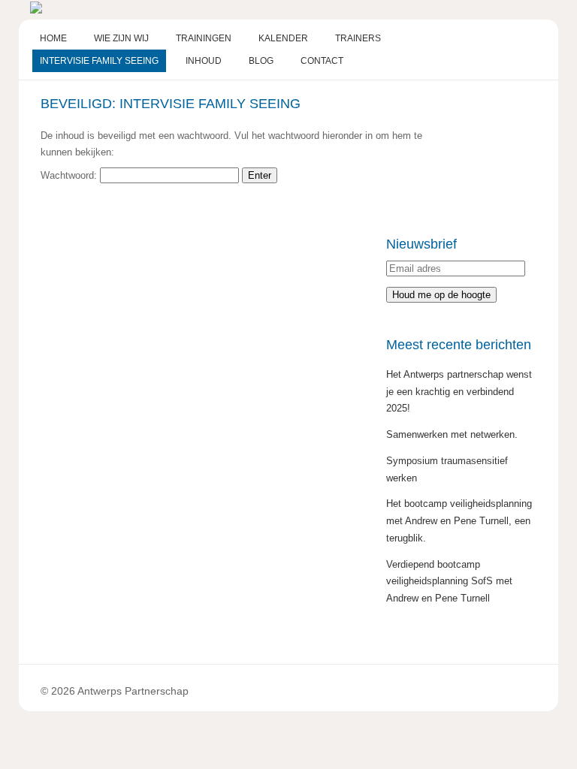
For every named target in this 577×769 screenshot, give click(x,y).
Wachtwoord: (70, 175)
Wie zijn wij (121, 38)
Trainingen (203, 38)
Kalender (283, 38)
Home (53, 38)
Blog (261, 61)
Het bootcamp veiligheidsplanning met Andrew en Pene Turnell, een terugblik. (459, 521)
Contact (322, 61)
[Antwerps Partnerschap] (36, 10)
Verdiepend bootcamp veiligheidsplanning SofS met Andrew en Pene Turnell (449, 582)
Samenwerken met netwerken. (452, 434)
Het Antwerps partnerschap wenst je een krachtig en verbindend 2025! (459, 392)
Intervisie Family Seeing (99, 61)
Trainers (358, 38)
